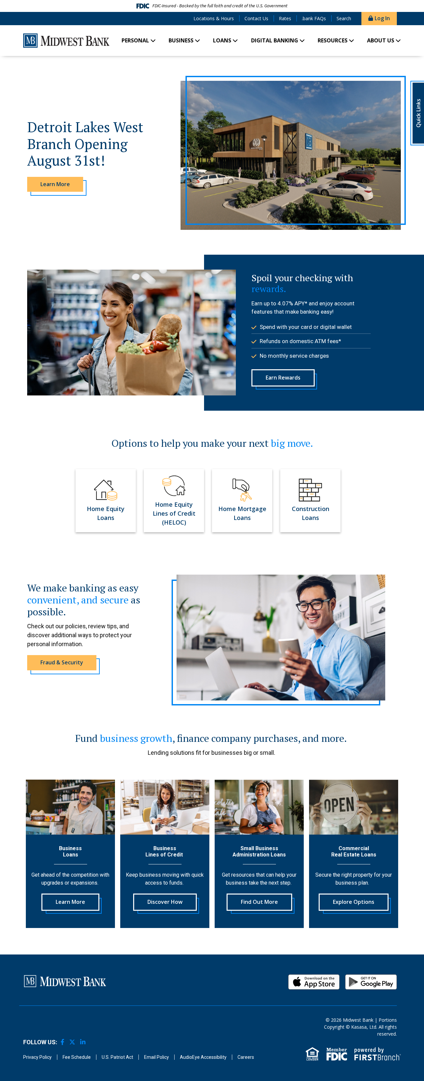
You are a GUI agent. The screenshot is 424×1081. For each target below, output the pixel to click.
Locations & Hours (213, 18)
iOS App (314, 982)
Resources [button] (332, 40)
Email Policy (156, 1057)
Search (344, 18)
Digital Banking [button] (274, 40)
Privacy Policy (37, 1057)
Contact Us (256, 18)
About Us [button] (380, 40)
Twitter (72, 1042)
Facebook (62, 1042)
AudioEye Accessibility (203, 1057)
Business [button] (181, 40)
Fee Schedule (77, 1057)
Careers (246, 1057)
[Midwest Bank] (66, 39)
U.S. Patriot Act (117, 1057)
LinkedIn (82, 1042)
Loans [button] (222, 40)
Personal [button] (135, 40)
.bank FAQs (314, 18)
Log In (382, 18)
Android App (371, 982)
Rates (285, 18)
